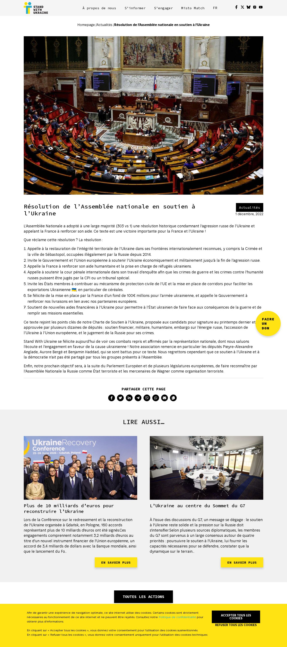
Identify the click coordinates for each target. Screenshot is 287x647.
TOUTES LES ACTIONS (143, 596)
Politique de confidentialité (177, 617)
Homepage (86, 25)
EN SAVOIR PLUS (116, 562)
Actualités (104, 25)
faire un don (268, 323)
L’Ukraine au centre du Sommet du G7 (197, 506)
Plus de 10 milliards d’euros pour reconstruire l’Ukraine (69, 508)
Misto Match (192, 8)
